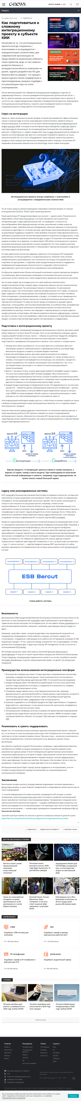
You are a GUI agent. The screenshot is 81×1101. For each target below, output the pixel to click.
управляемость (71, 623)
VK (54, 1050)
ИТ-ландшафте (9, 495)
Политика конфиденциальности (18, 1077)
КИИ (18, 126)
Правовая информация (15, 1082)
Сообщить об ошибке (15, 1079)
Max (54, 1047)
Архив (6, 1058)
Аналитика (8, 1050)
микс (4, 299)
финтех (48, 506)
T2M (74, 419)
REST (33, 374)
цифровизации (63, 313)
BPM (39, 390)
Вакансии (43, 1053)
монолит (52, 233)
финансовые (7, 787)
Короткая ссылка (70, 829)
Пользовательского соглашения (13, 1098)
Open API (32, 541)
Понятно (73, 1096)
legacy (47, 514)
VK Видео (56, 1053)
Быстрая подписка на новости (18, 1071)
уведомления (67, 757)
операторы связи (67, 126)
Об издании (44, 1047)
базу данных (29, 219)
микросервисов (14, 299)
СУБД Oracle (16, 132)
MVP (7, 719)
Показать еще (40, 1020)
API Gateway (21, 647)
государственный (54, 132)
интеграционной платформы (47, 92)
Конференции (27, 1047)
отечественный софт (19, 135)
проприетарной (71, 547)
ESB (65, 525)
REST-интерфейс (58, 517)
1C (48, 680)
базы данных (19, 697)
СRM (45, 680)
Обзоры (7, 1056)
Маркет (25, 1055)
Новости (7, 1047)
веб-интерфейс (45, 374)
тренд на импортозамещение (25, 209)
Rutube (55, 1056)
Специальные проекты (27, 1051)
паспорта (66, 469)
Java (5, 544)
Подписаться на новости (49, 829)
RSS (8, 1074)
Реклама (43, 1050)
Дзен (55, 1061)
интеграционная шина (27, 797)
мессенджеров (69, 680)
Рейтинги (7, 1053)
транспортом (8, 307)
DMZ (17, 618)
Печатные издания (29, 1063)
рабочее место (19, 754)
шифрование (34, 699)
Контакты (43, 1056)
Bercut (37, 527)
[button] (71, 4)
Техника (25, 1058)
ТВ (23, 1060)
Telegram (56, 1058)
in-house (26, 336)
